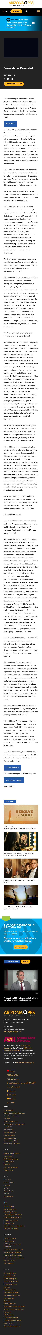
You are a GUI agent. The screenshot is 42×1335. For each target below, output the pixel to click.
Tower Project (8, 1323)
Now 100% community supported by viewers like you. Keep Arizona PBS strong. (18, 23)
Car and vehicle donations (11, 1326)
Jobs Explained (8, 1130)
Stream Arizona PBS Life (11, 1141)
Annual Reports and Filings (12, 1295)
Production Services (10, 1290)
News (6, 1176)
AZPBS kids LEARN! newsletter (13, 1215)
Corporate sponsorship (11, 1318)
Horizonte (7, 1185)
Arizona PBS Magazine (10, 1279)
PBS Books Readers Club (11, 1293)
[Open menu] (38, 11)
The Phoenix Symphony (11, 1159)
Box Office (7, 1287)
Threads (11, 1103)
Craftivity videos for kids (11, 1220)
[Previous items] (7, 980)
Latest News (7, 1180)
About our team (8, 1263)
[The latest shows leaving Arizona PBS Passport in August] (21, 886)
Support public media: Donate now (14, 1306)
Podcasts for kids (9, 1223)
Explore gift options (10, 1304)
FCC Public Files (12, 1075)
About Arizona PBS (9, 1276)
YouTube (12, 1099)
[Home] (21, 3)
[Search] (26, 11)
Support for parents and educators (14, 1258)
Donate (12, 1071)
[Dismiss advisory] (33, 23)
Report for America (10, 1261)
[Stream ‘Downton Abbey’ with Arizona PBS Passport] (21, 860)
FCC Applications (13, 1079)
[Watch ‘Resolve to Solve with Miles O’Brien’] (21, 806)
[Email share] (13, 79)
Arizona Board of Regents (25, 1063)
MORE (24, 961)
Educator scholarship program (13, 1255)
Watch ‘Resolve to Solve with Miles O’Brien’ (20, 829)
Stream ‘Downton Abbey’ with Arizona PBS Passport (19, 881)
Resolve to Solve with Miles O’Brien (14, 1113)
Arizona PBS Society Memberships (14, 1309)
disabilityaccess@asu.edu (12, 1032)
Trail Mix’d (7, 1119)
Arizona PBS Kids (9, 1206)
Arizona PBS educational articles (13, 1249)
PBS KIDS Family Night (10, 1212)
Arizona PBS (15, 1051)
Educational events (9, 1241)
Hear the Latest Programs (11, 1153)
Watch (6, 1107)
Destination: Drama (10, 1132)
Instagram (12, 1095)
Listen (6, 1150)
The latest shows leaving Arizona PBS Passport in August (18, 908)
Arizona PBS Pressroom (11, 1281)
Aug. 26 (8, 826)
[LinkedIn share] (9, 79)
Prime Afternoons (9, 1135)
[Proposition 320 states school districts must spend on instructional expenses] (22, 971)
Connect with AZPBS (10, 1273)
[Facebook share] (5, 79)
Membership (7, 1312)
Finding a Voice (8, 1170)
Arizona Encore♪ (9, 1162)
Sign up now (20, 947)
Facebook (11, 1091)
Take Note (7, 1164)
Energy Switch (8, 1127)
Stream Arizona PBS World (12, 1144)
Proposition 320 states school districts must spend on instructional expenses (22, 999)
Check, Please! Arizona (10, 1116)
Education (7, 1235)
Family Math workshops (11, 1229)
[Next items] (35, 980)
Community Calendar (10, 1284)
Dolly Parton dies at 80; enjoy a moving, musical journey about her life (19, 854)
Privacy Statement (13, 1087)
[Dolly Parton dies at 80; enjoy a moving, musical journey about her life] (21, 833)
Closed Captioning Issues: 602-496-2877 (21, 1083)
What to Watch (8, 1110)
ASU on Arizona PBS (10, 1138)
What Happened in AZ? (11, 1121)
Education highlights (10, 1238)
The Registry (7, 1247)
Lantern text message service (12, 1217)
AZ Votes (6, 1188)
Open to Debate (8, 1191)
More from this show (14, 84)
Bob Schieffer (9, 786)
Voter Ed (6, 1194)
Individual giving (8, 1315)
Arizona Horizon (9, 1182)
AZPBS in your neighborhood (12, 1244)
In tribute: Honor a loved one (12, 1320)
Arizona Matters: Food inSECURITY (14, 1124)
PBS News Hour (8, 1196)
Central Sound (8, 1156)
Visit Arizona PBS (9, 1298)
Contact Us (7, 1301)
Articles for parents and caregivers (14, 1226)
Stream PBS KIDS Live (10, 1209)
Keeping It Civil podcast (11, 1167)
